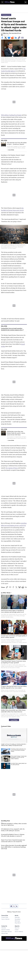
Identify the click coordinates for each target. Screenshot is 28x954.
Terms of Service (5, 919)
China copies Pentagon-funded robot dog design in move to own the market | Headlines (19, 757)
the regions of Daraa (12, 468)
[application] (14, 735)
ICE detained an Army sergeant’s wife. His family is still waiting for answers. (12, 829)
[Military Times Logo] (10, 2)
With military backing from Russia (11, 115)
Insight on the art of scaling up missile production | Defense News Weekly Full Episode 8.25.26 (13, 744)
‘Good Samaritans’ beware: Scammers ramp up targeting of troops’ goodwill (13, 662)
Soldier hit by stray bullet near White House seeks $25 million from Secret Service (13, 711)
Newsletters (17, 919)
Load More (14, 720)
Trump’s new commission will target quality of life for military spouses (14, 636)
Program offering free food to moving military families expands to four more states (14, 687)
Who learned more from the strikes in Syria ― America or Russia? (17, 143)
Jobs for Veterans (19, 931)
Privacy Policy (4, 917)
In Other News (5, 593)
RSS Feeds (17, 921)
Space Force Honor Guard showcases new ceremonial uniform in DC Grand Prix (13, 840)
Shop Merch (18, 923)
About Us (17, 928)
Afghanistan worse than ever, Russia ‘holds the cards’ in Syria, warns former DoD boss (16, 433)
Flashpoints (6, 15)
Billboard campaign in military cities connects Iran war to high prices (14, 824)
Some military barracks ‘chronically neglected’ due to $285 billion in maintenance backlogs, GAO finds (14, 846)
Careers (17, 929)
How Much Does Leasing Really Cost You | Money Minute (18, 764)
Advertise (3, 928)
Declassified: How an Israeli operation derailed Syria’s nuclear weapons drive (12, 329)
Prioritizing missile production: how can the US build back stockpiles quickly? (18, 750)
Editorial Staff (4, 933)
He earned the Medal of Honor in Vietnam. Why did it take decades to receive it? (13, 835)
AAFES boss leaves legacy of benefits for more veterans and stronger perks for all (12, 611)
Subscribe (17, 917)
